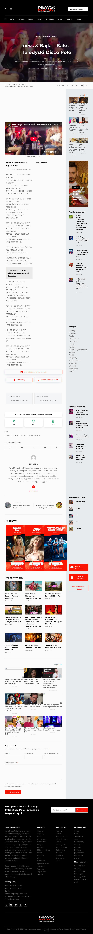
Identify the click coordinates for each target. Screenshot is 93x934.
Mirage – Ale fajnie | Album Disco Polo (80, 446)
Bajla (8, 435)
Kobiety (59, 831)
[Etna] (71, 522)
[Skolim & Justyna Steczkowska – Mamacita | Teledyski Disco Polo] (53, 610)
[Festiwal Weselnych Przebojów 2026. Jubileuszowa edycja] (71, 265)
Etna (77, 522)
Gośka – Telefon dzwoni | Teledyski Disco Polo (12, 596)
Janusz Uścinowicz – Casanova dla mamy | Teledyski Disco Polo (13, 620)
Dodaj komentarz (11, 762)
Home (12, 19)
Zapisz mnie (81, 810)
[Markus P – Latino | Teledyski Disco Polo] (33, 637)
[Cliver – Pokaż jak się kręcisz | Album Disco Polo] (71, 411)
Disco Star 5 (74, 342)
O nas (76, 831)
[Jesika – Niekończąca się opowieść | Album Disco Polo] (71, 423)
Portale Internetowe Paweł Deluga (57, 929)
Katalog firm (61, 845)
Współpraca (79, 845)
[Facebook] (67, 85)
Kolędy (72, 344)
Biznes (58, 834)
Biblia (58, 861)
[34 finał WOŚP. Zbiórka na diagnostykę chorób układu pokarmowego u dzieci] (71, 280)
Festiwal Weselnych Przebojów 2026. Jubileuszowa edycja (82, 267)
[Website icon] (33, 486)
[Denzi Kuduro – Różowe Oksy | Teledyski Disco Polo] (33, 586)
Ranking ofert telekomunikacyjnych (81, 879)
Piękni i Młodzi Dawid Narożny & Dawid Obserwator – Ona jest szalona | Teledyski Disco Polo (33, 622)
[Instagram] (16, 905)
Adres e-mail (29, 753)
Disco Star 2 (74, 339)
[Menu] (5, 9)
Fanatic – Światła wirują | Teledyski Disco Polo (11, 647)
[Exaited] (71, 529)
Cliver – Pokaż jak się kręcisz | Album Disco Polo (82, 412)
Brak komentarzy (43, 68)
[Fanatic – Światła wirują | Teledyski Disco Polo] (13, 637)
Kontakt (77, 847)
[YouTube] (20, 905)
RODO (77, 858)
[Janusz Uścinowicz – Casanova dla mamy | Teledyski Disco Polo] (13, 610)
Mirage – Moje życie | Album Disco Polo (80, 458)
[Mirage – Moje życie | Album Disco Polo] (71, 457)
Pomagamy (79, 842)
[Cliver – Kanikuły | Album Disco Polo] (71, 436)
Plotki (30, 19)
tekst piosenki (34, 435)
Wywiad (72, 366)
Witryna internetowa (51, 753)
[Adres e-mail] (86, 85)
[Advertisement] (33, 107)
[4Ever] (71, 509)
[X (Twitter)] (72, 85)
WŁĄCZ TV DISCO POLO (78, 9)
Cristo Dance (80, 502)
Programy (73, 358)
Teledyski (69, 19)
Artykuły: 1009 (33, 491)
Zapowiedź (50, 19)
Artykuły (21, 19)
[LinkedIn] (77, 85)
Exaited (78, 528)
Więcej (78, 19)
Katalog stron (61, 847)
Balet (15, 435)
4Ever (78, 508)
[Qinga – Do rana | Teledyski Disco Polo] (53, 637)
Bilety (76, 834)
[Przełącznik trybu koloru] (11, 9)
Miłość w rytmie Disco (78, 350)
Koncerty (72, 347)
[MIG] (71, 516)
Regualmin (78, 855)
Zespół (71, 371)
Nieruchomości (62, 836)
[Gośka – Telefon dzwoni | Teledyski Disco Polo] (13, 586)
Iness (23, 435)
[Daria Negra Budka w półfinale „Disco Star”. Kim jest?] (71, 238)
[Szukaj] (5, 19)
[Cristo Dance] (71, 502)
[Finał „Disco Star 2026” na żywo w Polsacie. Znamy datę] (71, 251)
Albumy (39, 19)
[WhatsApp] (82, 85)
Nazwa (7, 753)
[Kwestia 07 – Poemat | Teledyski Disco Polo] (53, 586)
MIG (77, 515)
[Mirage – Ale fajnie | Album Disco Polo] (71, 445)
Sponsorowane (75, 361)
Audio (60, 19)
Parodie (72, 352)
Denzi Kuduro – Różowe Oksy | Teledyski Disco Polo (33, 596)
